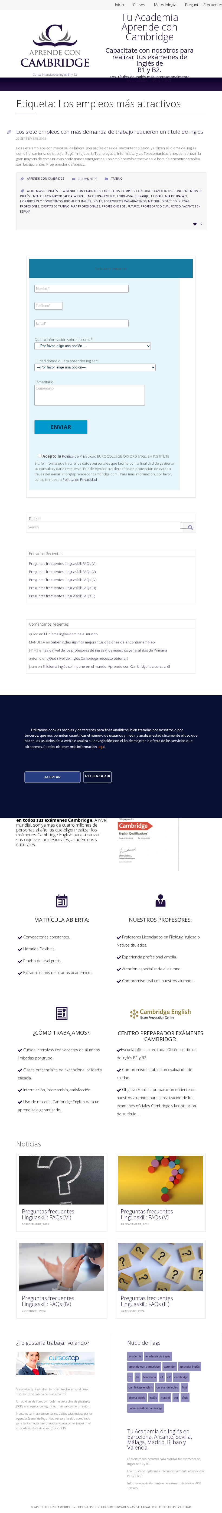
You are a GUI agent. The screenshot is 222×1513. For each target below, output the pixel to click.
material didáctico (162, 201)
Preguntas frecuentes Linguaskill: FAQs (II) (62, 595)
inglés (97, 201)
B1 (130, 1377)
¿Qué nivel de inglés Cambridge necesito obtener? (87, 658)
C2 (169, 1377)
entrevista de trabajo (133, 196)
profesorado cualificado (161, 206)
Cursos (139, 4)
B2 (137, 1377)
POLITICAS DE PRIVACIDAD (171, 1507)
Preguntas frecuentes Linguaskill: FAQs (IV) (62, 579)
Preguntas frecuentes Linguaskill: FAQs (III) (62, 587)
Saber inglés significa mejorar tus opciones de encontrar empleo (103, 642)
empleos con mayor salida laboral (58, 196)
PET (176, 1397)
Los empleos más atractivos (125, 201)
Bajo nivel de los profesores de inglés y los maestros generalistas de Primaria (105, 650)
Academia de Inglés (158, 1356)
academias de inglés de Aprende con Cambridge (63, 191)
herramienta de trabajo (169, 196)
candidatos (111, 191)
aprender (170, 1366)
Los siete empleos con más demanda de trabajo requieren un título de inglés (109, 131)
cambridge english (140, 1387)
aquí (101, 746)
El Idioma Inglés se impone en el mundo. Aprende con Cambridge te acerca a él (106, 666)
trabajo (117, 178)
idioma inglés (137, 1397)
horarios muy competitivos (41, 201)
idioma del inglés (77, 201)
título (185, 1397)
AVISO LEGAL (141, 1507)
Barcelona (149, 1377)
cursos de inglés (167, 1387)
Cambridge (181, 1377)
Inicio (119, 4)
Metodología (165, 4)
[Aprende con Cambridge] (54, 70)
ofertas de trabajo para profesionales (70, 206)
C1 (161, 1377)
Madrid (165, 1397)
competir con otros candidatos (146, 191)
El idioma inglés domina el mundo (71, 634)
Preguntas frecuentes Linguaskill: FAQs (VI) (62, 563)
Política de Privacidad (78, 456)
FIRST (184, 1387)
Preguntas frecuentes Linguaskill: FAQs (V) (62, 571)
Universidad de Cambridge (145, 1408)
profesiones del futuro (120, 206)
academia (135, 1356)
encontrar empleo (100, 196)
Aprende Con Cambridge (45, 178)
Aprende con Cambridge (144, 1366)
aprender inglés (189, 1366)
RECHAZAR (96, 776)
